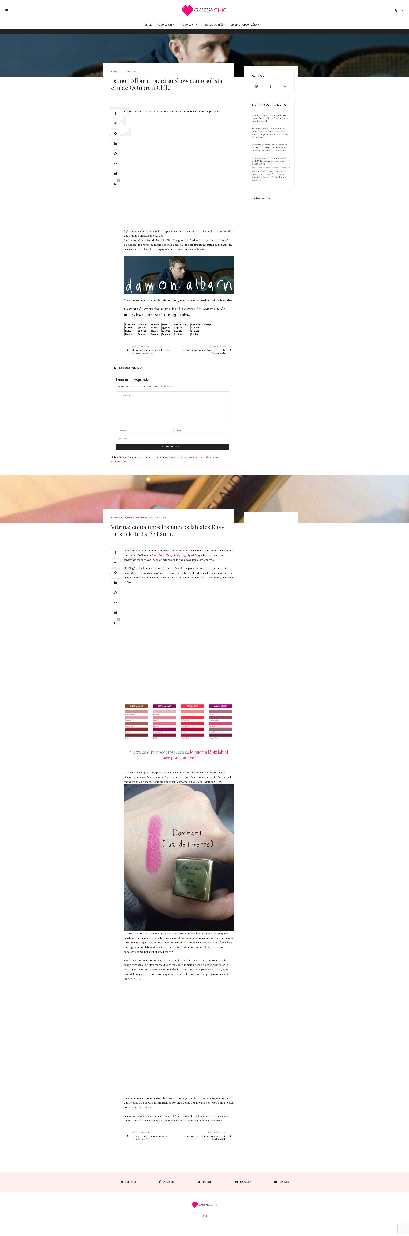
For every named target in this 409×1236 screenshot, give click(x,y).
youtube (284, 1182)
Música (114, 71)
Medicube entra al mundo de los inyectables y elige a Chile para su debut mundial (270, 118)
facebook (168, 1182)
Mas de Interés (214, 24)
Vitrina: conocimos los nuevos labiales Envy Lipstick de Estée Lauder (167, 530)
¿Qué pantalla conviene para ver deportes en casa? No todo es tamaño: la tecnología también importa (269, 175)
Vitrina (144, 518)
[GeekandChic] (204, 10)
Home (204, 1215)
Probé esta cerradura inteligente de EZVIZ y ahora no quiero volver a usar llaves (270, 161)
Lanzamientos (118, 518)
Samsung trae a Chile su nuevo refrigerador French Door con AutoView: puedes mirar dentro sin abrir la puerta (270, 133)
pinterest (245, 1182)
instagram (130, 1182)
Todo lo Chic (189, 24)
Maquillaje (133, 518)
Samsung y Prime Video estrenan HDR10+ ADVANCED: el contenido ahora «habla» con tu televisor (270, 147)
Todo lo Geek (165, 24)
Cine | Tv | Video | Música (244, 24)
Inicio (149, 24)
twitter (207, 1182)
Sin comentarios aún (130, 368)
